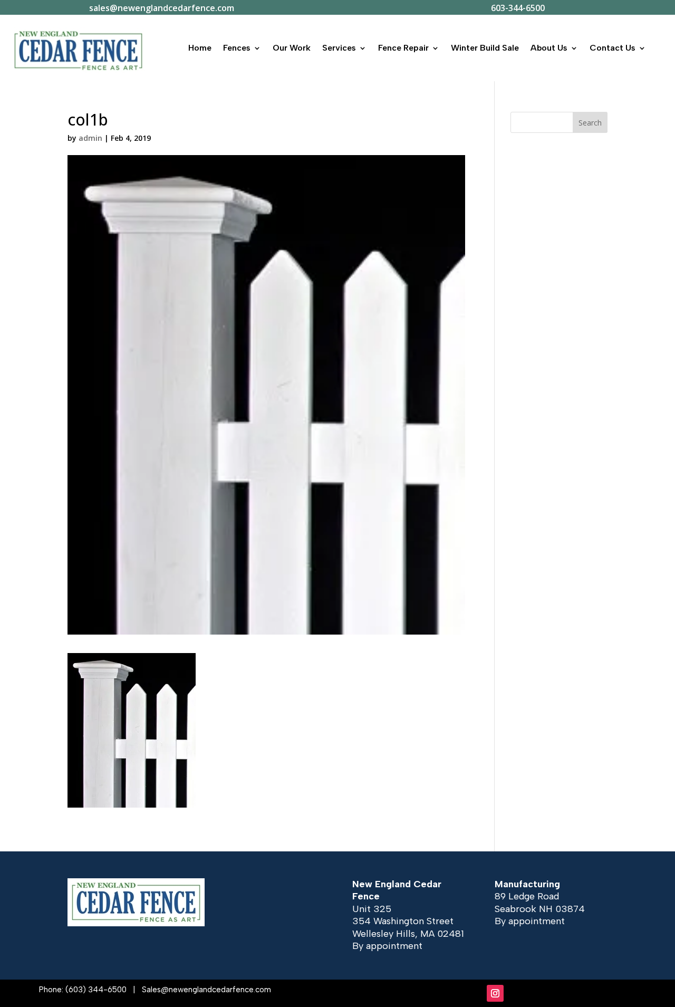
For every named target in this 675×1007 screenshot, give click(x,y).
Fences (236, 48)
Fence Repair (403, 48)
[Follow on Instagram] (495, 993)
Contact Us (612, 48)
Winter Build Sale (485, 48)
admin (90, 138)
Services (339, 48)
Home (199, 48)
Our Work (292, 48)
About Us (549, 48)
